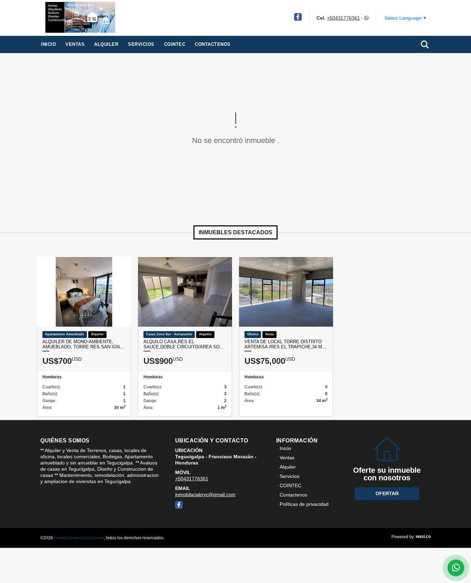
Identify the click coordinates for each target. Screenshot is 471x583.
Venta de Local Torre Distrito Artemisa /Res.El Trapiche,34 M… (285, 344)
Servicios (141, 44)
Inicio (48, 44)
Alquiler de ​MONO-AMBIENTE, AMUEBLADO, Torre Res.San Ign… (83, 344)
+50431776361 (343, 18)
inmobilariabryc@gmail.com (205, 494)
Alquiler (106, 44)
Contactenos (213, 44)
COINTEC (175, 44)
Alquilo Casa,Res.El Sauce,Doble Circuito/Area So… (183, 344)
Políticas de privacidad (304, 504)
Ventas (75, 44)
